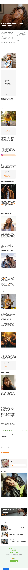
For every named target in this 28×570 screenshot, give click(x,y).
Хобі (17, 41)
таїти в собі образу (11, 143)
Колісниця (6, 87)
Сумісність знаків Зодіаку (20, 39)
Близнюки (9, 284)
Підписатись (23, 465)
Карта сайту (14, 563)
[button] (2, 430)
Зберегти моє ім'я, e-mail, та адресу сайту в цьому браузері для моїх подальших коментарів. (7, 449)
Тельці (4, 278)
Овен (6, 283)
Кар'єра (18, 40)
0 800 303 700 (14, 552)
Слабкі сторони (19, 42)
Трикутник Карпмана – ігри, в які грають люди (7, 132)
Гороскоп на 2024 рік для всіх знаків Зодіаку (14, 500)
